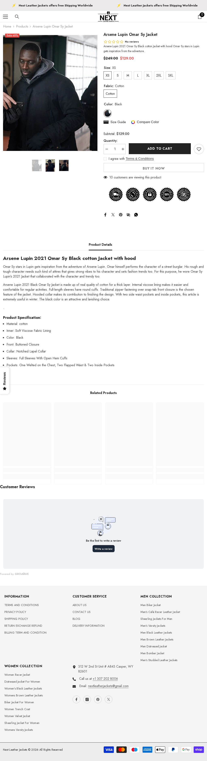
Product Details (100, 244)
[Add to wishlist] (199, 149)
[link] (27, 470)
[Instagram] (87, 699)
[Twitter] (113, 214)
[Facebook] (105, 214)
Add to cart (159, 148)
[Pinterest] (121, 214)
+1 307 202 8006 (105, 678)
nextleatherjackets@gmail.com (108, 686)
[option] (50, 93)
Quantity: (110, 140)
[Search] (17, 16)
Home (7, 26)
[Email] (128, 214)
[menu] (5, 16)
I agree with (117, 159)
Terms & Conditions (140, 158)
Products (22, 26)
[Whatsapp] (136, 214)
